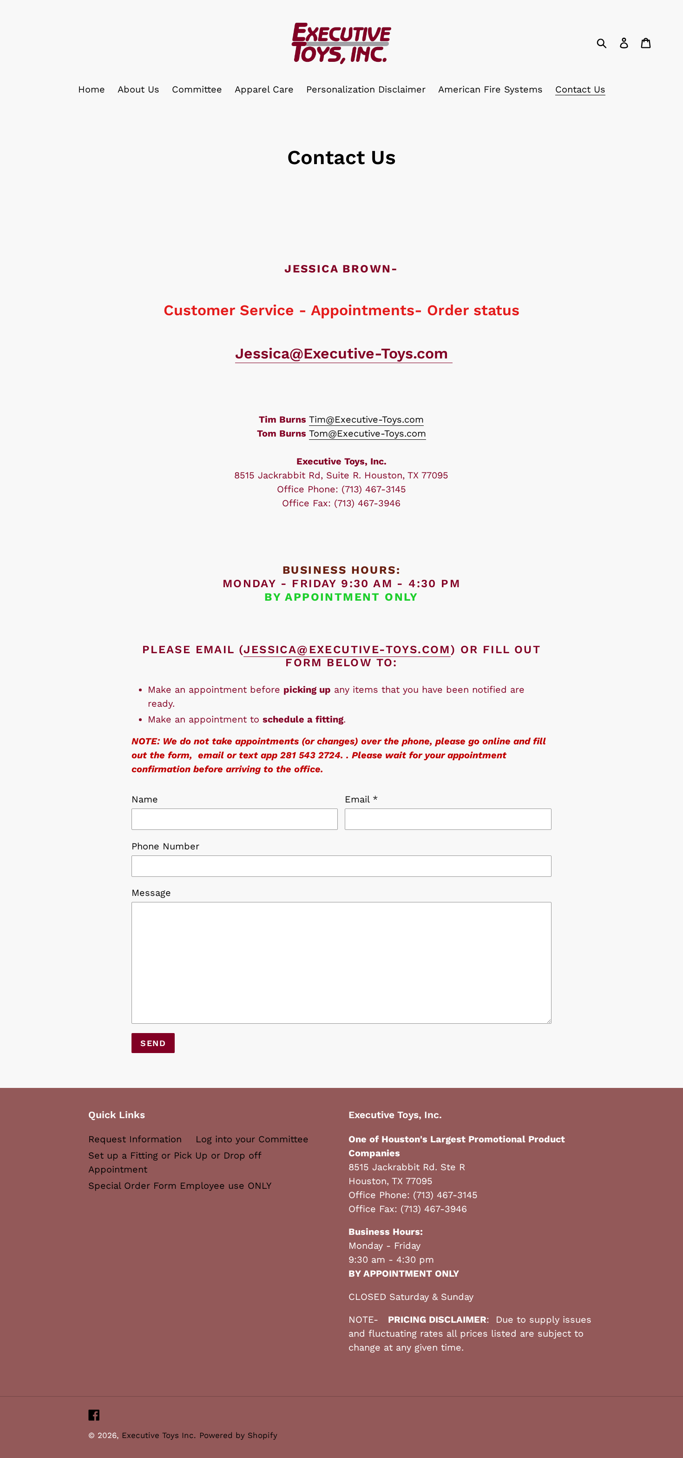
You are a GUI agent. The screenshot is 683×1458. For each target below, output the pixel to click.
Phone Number (165, 846)
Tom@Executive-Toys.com (367, 433)
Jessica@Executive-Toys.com (344, 353)
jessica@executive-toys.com (346, 649)
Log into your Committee (252, 1139)
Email (361, 799)
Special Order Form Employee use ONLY (179, 1185)
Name (144, 799)
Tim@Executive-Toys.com (366, 419)
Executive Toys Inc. (159, 1435)
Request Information (135, 1139)
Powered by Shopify (238, 1435)
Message (151, 892)
